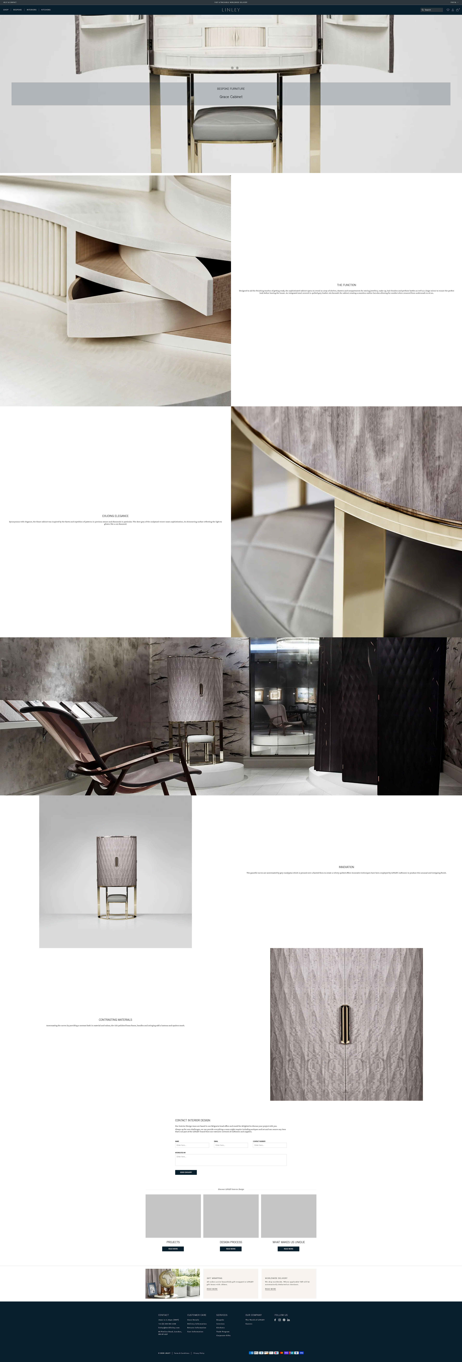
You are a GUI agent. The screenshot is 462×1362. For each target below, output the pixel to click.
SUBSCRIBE (255, 690)
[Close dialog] (276, 654)
